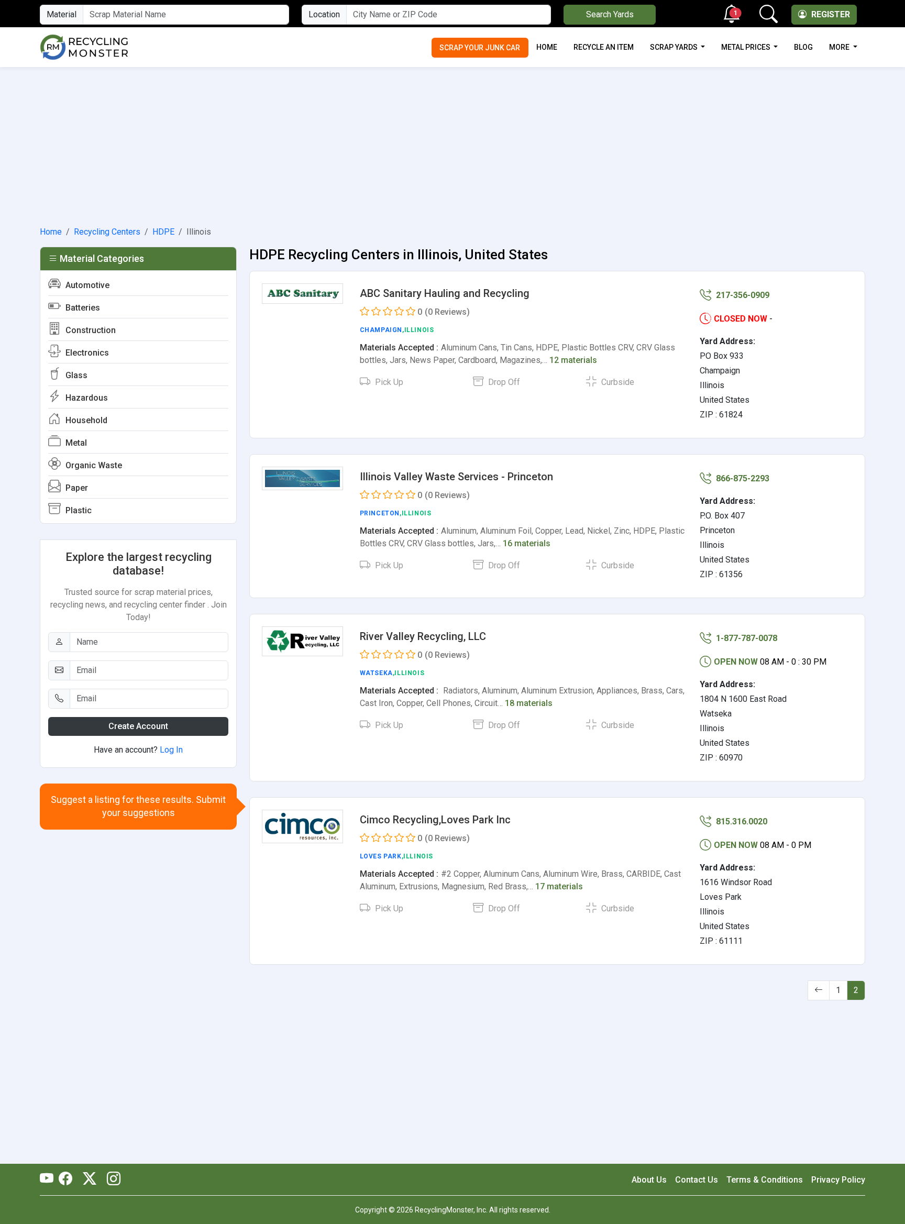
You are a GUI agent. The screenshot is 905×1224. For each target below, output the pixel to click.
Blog (803, 47)
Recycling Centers (107, 232)
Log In (171, 750)
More (840, 47)
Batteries (81, 308)
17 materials (559, 886)
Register (829, 14)
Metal (75, 443)
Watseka (376, 673)
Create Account (138, 726)
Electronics (86, 353)
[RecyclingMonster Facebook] (68, 1179)
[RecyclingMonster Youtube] (49, 1179)
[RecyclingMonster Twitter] (90, 1179)
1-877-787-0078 (745, 638)
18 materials (529, 703)
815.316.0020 (740, 821)
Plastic (77, 510)
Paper (75, 488)
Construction (89, 330)
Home (546, 47)
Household (85, 420)
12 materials (573, 360)
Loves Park (381, 856)
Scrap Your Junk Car (479, 47)
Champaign (381, 330)
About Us (649, 1180)
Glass (75, 375)
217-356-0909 (741, 295)
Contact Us (696, 1180)
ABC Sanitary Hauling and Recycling (444, 293)
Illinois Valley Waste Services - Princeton (456, 476)
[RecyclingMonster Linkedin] (111, 1179)
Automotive (86, 285)
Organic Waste (92, 465)
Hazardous (85, 398)
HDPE (163, 232)
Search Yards (610, 14)
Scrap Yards (674, 47)
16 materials (526, 543)
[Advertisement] (452, 144)
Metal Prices (746, 47)
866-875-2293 (741, 478)
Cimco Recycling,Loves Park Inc (435, 819)
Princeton (380, 513)
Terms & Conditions (764, 1180)
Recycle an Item (603, 47)
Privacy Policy (838, 1180)
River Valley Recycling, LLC (423, 636)
